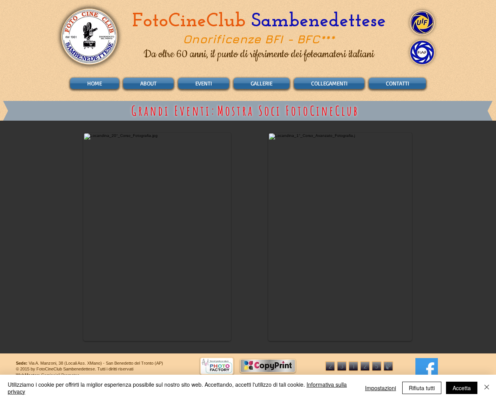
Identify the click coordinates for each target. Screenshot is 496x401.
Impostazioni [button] (380, 388)
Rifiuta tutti (422, 388)
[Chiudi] (486, 388)
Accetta (462, 388)
